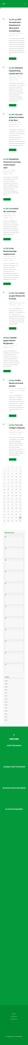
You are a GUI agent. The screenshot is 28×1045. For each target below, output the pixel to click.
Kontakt (14, 1013)
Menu (4, 3)
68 (16, 508)
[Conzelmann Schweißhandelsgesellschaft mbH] (14, 834)
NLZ (22, 33)
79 (20, 514)
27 (12, 483)
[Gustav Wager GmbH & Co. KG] (14, 755)
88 (16, 521)
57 (12, 502)
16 (8, 476)
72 (12, 511)
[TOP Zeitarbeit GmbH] (14, 943)
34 (20, 486)
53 (16, 498)
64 (20, 505)
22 (12, 479)
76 (8, 514)
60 (4, 505)
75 (4, 514)
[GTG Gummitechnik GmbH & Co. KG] (14, 850)
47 (12, 495)
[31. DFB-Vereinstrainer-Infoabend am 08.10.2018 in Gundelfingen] (5, 22)
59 (20, 502)
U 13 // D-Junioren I (20, 390)
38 (16, 489)
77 (12, 514)
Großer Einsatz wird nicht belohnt (16, 383)
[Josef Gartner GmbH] (14, 881)
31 (8, 486)
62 (12, 505)
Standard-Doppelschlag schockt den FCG (16, 71)
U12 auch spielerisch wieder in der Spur (16, 117)
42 (12, 492)
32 (12, 486)
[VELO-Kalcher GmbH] (14, 974)
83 (16, 517)
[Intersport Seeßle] (14, 865)
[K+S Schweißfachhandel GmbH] (14, 896)
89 (20, 521)
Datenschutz (14, 1019)
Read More (12, 58)
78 (16, 514)
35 (4, 489)
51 (8, 498)
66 (8, 508)
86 (8, 521)
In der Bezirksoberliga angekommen (10, 251)
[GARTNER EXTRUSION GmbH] (14, 776)
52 (12, 498)
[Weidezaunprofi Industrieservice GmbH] (14, 989)
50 (4, 498)
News (19, 33)
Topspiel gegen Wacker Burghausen (9, 340)
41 (8, 492)
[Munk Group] (14, 927)
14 (20, 473)
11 (8, 473)
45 (4, 495)
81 (8, 517)
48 (16, 495)
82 (12, 517)
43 (16, 492)
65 (4, 508)
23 (16, 479)
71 (8, 511)
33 (16, 486)
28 (16, 483)
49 (20, 495)
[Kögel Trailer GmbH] (14, 912)
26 (8, 483)
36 (8, 489)
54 (20, 498)
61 (8, 505)
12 (12, 473)
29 (20, 483)
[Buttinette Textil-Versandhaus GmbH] (14, 819)
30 (4, 486)
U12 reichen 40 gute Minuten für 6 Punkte (17, 296)
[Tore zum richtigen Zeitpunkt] (5, 425)
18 (16, 476)
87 (12, 521)
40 (4, 492)
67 (12, 508)
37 (12, 489)
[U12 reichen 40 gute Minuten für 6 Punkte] (5, 293)
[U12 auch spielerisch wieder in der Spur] (5, 115)
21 (8, 479)
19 (20, 476)
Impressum (14, 1016)
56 (8, 502)
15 (4, 476)
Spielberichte (12, 77)
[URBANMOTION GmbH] (14, 958)
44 (20, 492)
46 (8, 495)
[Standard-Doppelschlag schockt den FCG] (5, 68)
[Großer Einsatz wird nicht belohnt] (5, 381)
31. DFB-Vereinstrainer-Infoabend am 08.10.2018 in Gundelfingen (15, 25)
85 (4, 521)
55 (4, 502)
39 (20, 489)
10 (4, 473)
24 (20, 479)
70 (4, 511)
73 (16, 511)
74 (20, 511)
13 (16, 473)
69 (20, 508)
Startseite (11, 35)
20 (4, 479)
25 (4, 483)
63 (16, 505)
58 (16, 502)
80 (4, 517)
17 (12, 476)
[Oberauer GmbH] (14, 798)
